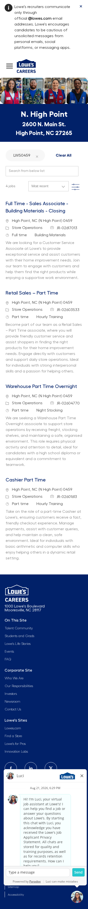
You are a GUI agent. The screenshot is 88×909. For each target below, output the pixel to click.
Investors (11, 694)
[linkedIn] (31, 768)
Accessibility (16, 894)
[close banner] (80, 6)
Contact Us (13, 709)
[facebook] (11, 768)
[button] (37, 155)
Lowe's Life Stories (18, 644)
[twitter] (51, 768)
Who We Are (14, 678)
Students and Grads (19, 636)
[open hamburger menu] (9, 66)
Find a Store (13, 736)
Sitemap (13, 886)
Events (9, 651)
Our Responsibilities (19, 686)
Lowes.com (13, 728)
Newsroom (12, 701)
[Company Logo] (26, 65)
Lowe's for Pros (15, 744)
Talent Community (19, 628)
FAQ (8, 659)
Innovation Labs (16, 751)
